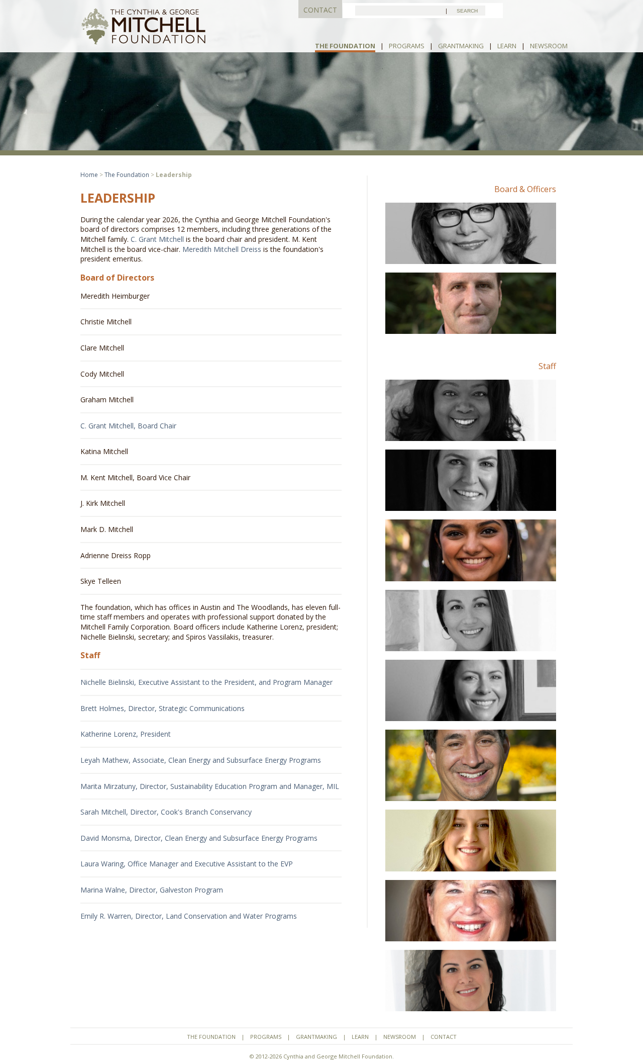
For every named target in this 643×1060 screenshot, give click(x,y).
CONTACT (320, 10)
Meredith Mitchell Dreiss (221, 249)
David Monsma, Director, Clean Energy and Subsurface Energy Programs (198, 838)
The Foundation (345, 45)
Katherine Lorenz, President (125, 734)
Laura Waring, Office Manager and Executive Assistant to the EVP (186, 863)
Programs (406, 45)
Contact (444, 1036)
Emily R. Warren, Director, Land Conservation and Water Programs (188, 916)
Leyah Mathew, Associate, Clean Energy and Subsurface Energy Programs (200, 760)
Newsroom (549, 45)
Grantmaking (461, 45)
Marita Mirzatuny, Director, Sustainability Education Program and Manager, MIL (209, 786)
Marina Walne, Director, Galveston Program (151, 890)
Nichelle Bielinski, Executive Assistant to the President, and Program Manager (206, 682)
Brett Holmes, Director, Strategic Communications (162, 708)
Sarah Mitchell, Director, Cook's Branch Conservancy (166, 812)
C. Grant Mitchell (157, 239)
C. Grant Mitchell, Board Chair (128, 425)
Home (89, 174)
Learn (506, 45)
